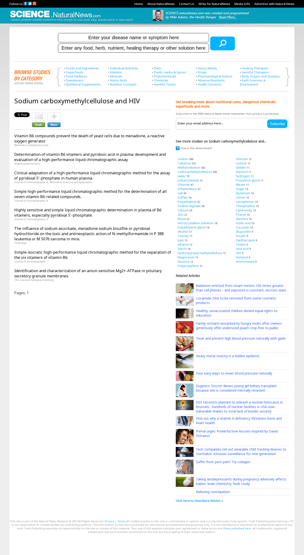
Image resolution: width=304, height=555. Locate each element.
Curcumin (242, 227)
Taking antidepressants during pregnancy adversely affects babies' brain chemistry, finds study (241, 481)
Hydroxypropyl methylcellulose (200, 253)
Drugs (202, 72)
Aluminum (243, 193)
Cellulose (184, 163)
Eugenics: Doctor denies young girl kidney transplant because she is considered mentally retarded (236, 388)
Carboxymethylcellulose (195, 172)
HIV (238, 253)
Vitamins (116, 72)
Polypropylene (188, 266)
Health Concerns (210, 84)
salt (180, 193)
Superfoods (74, 72)
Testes (241, 244)
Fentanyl (242, 257)
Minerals (116, 76)
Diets (157, 68)
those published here (237, 528)
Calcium (183, 210)
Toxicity (183, 236)
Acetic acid (243, 223)
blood (182, 219)
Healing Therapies (255, 68)
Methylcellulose (189, 167)
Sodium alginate (189, 206)
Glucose (184, 261)
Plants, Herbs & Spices (170, 72)
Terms (121, 521)
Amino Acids (118, 80)
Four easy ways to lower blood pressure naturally (234, 373)
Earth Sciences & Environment (253, 82)
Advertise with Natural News (274, 4)
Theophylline (245, 206)
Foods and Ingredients (82, 68)
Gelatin (241, 167)
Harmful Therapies (255, 72)
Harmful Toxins (165, 84)
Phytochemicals (165, 76)
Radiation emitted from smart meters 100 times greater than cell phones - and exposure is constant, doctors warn (241, 287)
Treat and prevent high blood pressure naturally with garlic (241, 338)
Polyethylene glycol (192, 227)
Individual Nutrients (124, 68)
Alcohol (183, 231)
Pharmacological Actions (215, 76)
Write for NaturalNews (214, 4)
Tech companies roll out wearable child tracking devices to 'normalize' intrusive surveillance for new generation (241, 451)
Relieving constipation (213, 491)
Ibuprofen (243, 231)
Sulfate (183, 197)
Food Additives (76, 76)
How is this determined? (196, 148)
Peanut (241, 214)
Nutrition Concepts (123, 84)
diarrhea (242, 219)
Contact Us (186, 4)
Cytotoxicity (244, 210)
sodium (183, 159)
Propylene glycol (248, 180)
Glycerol (242, 172)
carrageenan (245, 201)
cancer (240, 197)
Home (138, 4)
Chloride (184, 184)
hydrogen (243, 176)
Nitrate (240, 184)
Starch (182, 249)
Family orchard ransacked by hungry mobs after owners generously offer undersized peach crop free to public (239, 325)
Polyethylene (187, 201)
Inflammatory (187, 189)
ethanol (183, 244)
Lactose (241, 163)
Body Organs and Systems (261, 76)
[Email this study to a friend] (38, 114)
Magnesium (186, 257)
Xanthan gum (245, 240)
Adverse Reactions (211, 80)
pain (181, 240)
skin (181, 214)
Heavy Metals (207, 68)
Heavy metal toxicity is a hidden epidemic (228, 356)
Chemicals (161, 80)
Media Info (242, 4)
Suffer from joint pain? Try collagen (223, 462)
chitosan (242, 159)
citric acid (242, 249)
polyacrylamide (188, 180)
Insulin (241, 236)
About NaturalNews (161, 4)
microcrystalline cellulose (196, 223)
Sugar (240, 189)
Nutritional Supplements (83, 84)
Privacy (109, 521)
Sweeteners (75, 80)
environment (245, 261)
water (182, 176)
